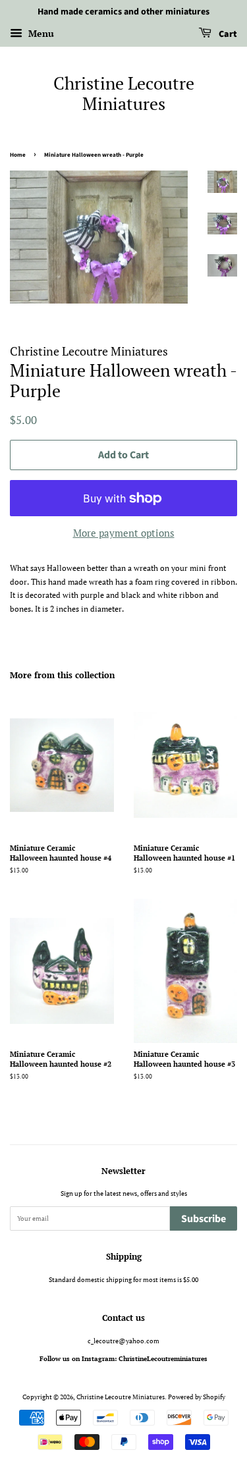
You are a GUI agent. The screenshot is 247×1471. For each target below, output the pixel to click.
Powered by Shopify (196, 1396)
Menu (40, 33)
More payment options (124, 532)
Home (18, 155)
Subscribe (203, 1219)
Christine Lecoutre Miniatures (123, 93)
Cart (227, 34)
